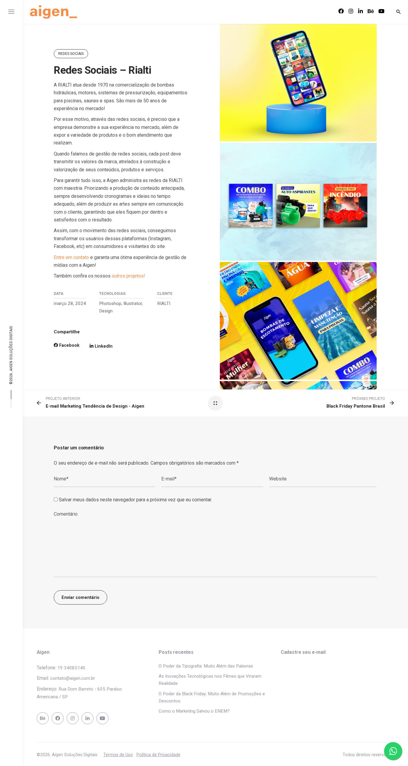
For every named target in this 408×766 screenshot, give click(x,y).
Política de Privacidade (158, 754)
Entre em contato (71, 257)
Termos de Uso (118, 754)
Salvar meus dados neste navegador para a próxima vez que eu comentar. (135, 500)
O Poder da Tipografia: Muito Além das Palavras (206, 666)
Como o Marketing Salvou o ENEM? (194, 711)
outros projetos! (128, 276)
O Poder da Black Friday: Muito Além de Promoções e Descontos (212, 697)
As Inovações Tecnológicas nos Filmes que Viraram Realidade (210, 679)
